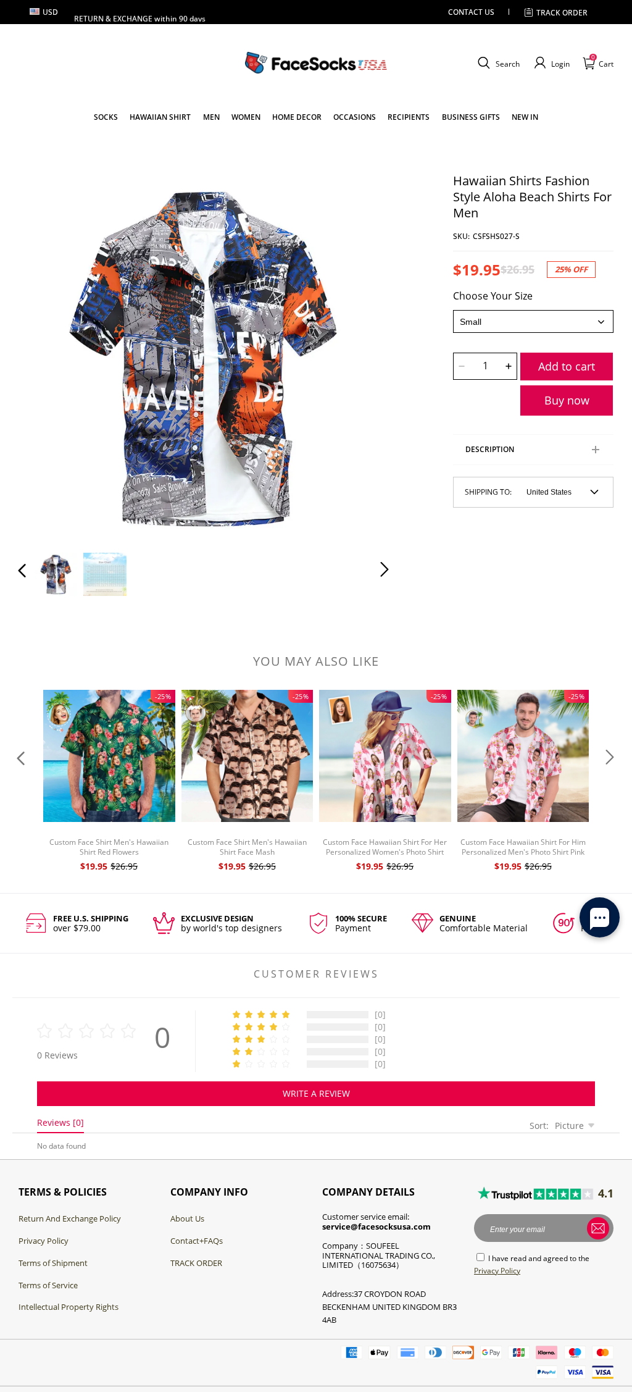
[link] (106, 117)
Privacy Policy (44, 1240)
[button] (497, 63)
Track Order (562, 12)
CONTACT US (471, 12)
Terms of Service (48, 1285)
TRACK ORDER (196, 1262)
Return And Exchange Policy (70, 1218)
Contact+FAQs (196, 1240)
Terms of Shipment (53, 1262)
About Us (187, 1218)
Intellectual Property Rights (68, 1306)
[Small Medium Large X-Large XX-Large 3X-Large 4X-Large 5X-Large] (533, 321)
